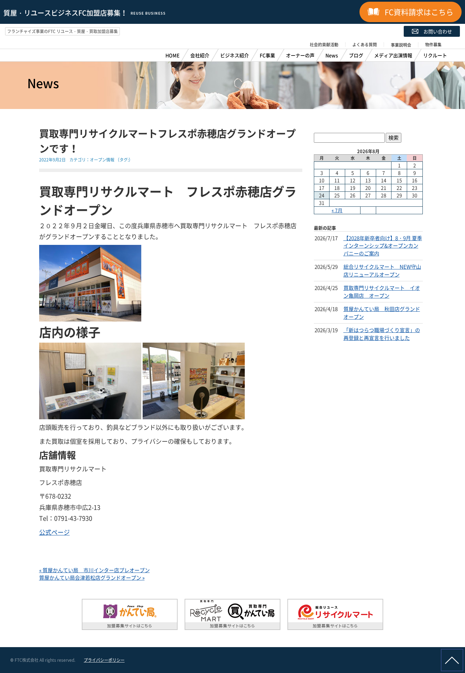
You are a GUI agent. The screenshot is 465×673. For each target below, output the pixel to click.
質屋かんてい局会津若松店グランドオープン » (92, 577)
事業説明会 (401, 45)
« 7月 (337, 210)
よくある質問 (364, 45)
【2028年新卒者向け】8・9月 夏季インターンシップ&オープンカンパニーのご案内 (382, 245)
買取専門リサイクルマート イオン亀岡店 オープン (381, 291)
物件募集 (433, 45)
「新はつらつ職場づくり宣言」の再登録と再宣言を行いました (381, 334)
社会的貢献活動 (324, 45)
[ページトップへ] (452, 660)
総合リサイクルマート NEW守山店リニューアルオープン (382, 270)
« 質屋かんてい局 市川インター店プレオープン (94, 570)
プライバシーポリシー (104, 660)
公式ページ (54, 532)
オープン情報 (102, 160)
